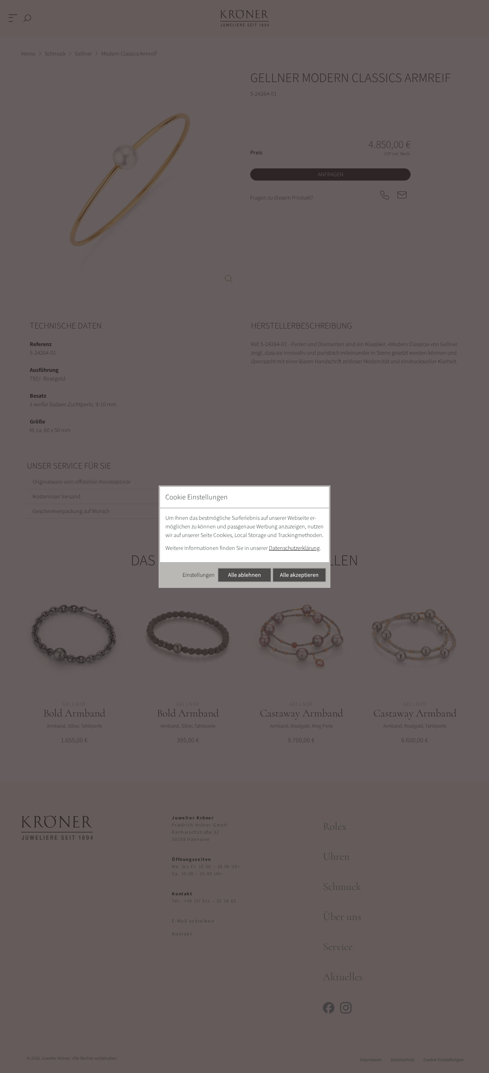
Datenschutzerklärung (294, 548)
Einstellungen (199, 575)
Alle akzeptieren (299, 575)
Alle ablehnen (244, 575)
